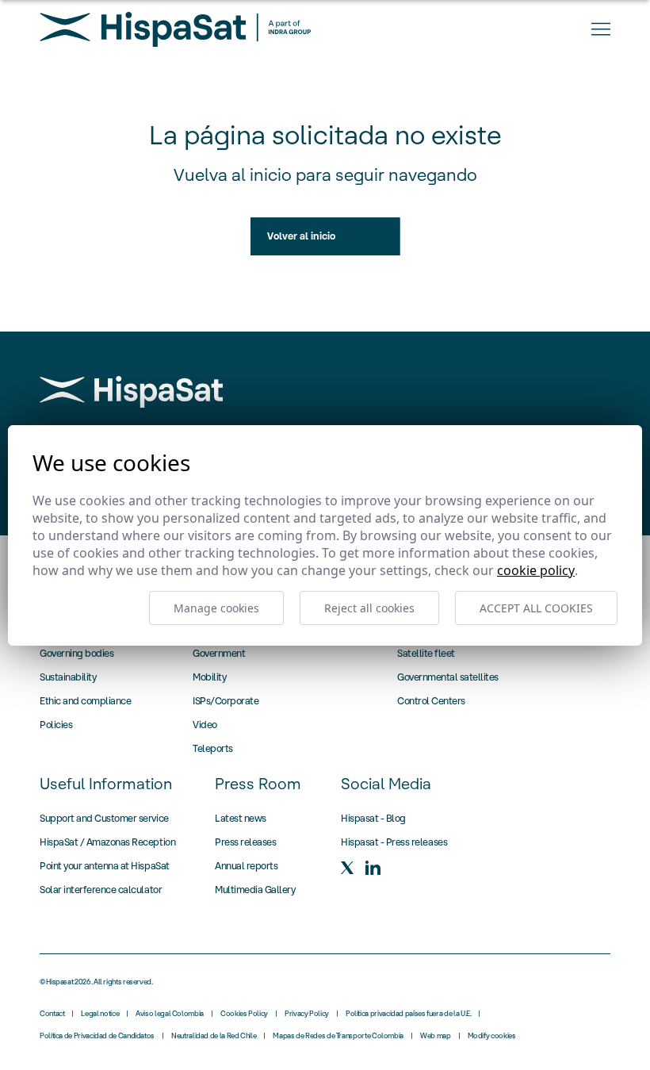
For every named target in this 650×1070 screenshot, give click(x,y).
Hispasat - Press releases (394, 842)
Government (219, 653)
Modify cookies (492, 1036)
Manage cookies (216, 608)
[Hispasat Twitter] (347, 867)
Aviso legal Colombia (170, 1013)
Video (205, 725)
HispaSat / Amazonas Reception (107, 842)
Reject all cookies (369, 608)
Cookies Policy (244, 1013)
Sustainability (68, 677)
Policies (56, 725)
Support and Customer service (104, 818)
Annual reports (246, 866)
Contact (52, 1013)
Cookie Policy (536, 570)
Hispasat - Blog (373, 818)
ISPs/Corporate (225, 701)
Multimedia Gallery (255, 890)
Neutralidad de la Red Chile (213, 1036)
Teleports (213, 748)
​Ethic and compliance (85, 701)
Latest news (240, 818)
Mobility (209, 677)
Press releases (245, 842)
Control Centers (431, 701)
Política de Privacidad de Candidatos (97, 1036)
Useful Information (106, 783)
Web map (435, 1036)
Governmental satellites (448, 677)
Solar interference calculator (101, 890)
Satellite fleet (426, 653)
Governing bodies (76, 653)
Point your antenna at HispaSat (105, 866)
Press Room (258, 783)
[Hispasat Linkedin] (372, 867)
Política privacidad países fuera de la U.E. (409, 1013)
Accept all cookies (536, 608)
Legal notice (100, 1013)
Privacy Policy (307, 1013)
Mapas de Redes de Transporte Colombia (338, 1036)
